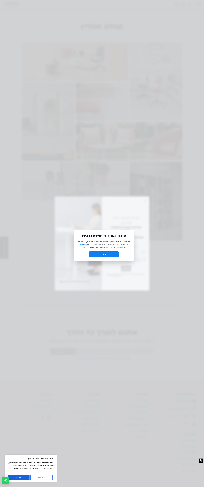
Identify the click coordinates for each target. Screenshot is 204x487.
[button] (5, 480)
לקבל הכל (19, 477)
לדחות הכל (41, 477)
